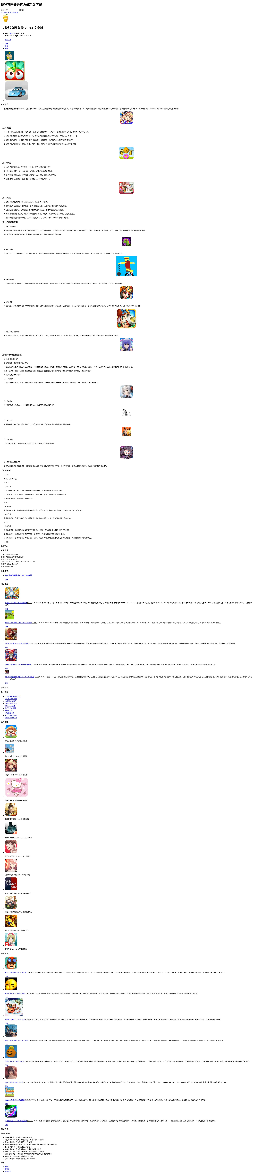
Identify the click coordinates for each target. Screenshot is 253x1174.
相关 (6, 46)
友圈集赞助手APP (11, 718)
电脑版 (7, 1166)
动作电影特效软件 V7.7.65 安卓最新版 (18, 664)
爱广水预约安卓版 (11, 699)
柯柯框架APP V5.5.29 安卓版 (15, 1019)
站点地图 (8, 1171)
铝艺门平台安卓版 (11, 715)
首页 (2, 12)
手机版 (7, 1169)
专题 (16, 12)
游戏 (9, 12)
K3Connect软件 (10, 706)
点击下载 (8, 40)
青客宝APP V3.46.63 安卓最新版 (16, 603)
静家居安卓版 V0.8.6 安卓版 (14, 1061)
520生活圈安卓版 (11, 703)
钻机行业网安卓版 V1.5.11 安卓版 (16, 1040)
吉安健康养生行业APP (12, 696)
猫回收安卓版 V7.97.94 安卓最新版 (17, 644)
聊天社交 (12, 33)
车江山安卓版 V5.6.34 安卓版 (15, 1100)
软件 (6, 12)
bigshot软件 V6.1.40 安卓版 (14, 1082)
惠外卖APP (8, 710)
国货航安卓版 (9, 713)
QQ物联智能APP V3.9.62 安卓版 (16, 1121)
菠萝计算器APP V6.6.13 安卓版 (15, 972)
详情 (6, 44)
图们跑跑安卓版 (10, 708)
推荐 (6, 48)
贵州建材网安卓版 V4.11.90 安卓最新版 (18, 623)
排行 (13, 12)
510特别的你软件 (11, 701)
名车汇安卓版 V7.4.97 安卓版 (15, 993)
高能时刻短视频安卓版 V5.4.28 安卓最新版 (19, 677)
